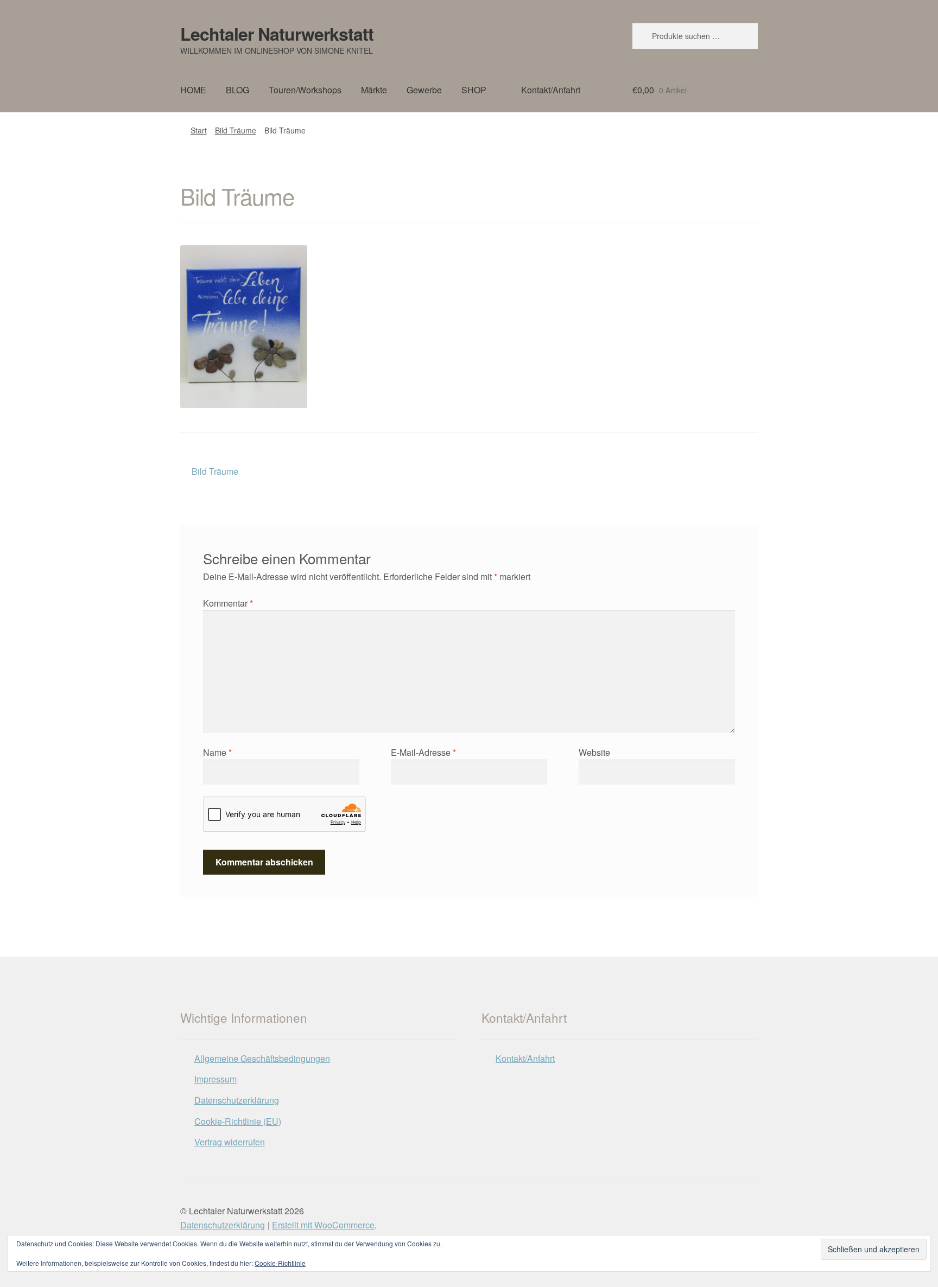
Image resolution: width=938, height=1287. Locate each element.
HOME (193, 90)
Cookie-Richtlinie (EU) (237, 1121)
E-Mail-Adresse (423, 752)
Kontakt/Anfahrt (550, 90)
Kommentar (228, 603)
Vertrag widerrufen (229, 1142)
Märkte (374, 90)
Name (217, 752)
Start (199, 130)
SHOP (473, 90)
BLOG (237, 90)
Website (594, 752)
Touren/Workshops (305, 90)
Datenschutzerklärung (236, 1100)
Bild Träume (235, 130)
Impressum (215, 1079)
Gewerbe (424, 90)
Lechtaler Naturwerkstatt (276, 33)
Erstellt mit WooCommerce (323, 1225)
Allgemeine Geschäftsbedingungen (262, 1058)
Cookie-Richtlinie (280, 1262)
